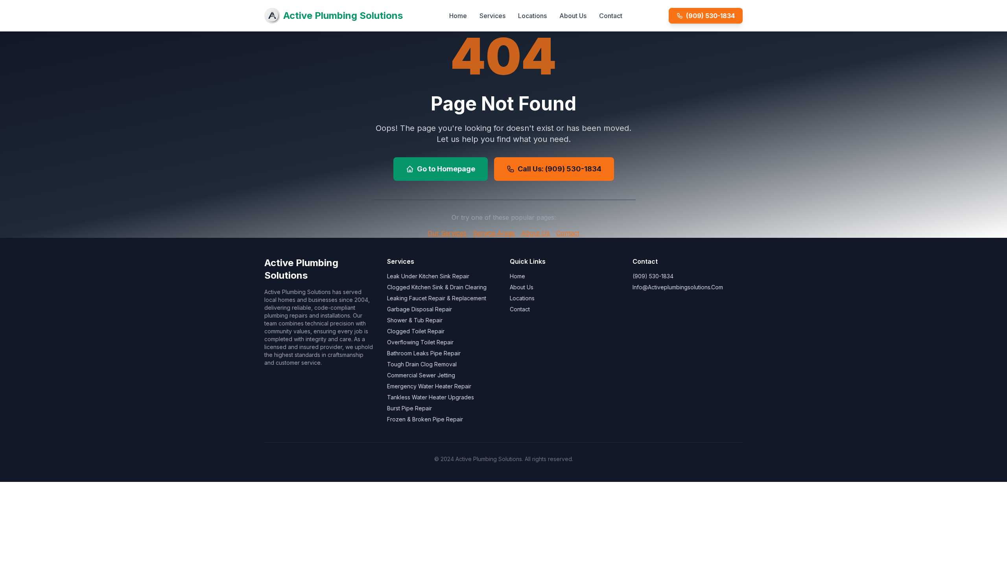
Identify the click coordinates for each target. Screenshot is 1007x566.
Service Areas (494, 233)
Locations (532, 16)
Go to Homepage (446, 169)
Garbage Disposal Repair (419, 309)
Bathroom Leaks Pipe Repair (424, 353)
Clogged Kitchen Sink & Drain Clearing (437, 287)
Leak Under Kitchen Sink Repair (428, 276)
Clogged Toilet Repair (415, 331)
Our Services (447, 233)
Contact (610, 16)
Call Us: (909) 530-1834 (559, 169)
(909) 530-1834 (710, 16)
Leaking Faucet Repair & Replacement (436, 298)
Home (458, 16)
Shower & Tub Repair (415, 320)
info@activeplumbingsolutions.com (678, 287)
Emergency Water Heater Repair (429, 386)
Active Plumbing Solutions (343, 15)
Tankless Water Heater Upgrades (430, 397)
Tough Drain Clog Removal (422, 364)
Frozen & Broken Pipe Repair (425, 419)
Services (492, 16)
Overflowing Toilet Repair (420, 342)
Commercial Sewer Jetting (421, 375)
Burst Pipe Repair (409, 408)
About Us (572, 16)
